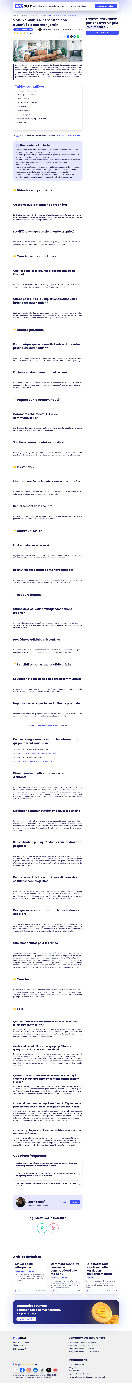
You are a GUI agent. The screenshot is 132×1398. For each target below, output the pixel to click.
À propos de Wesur (76, 1364)
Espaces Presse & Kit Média (79, 1374)
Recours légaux (23, 114)
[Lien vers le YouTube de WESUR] (55, 1370)
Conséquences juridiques (27, 95)
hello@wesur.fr (19, 1349)
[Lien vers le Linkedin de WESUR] (35, 1370)
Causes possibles (24, 99)
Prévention (21, 107)
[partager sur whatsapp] (78, 36)
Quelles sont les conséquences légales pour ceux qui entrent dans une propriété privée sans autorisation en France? (46, 1164)
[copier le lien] (81, 36)
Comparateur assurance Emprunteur (83, 1352)
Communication (23, 111)
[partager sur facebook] (68, 36)
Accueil (15, 16)
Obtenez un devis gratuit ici (69, 135)
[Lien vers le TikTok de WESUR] (42, 1370)
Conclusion (21, 122)
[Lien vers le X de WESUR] (48, 1370)
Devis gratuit (101, 33)
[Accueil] (23, 6)
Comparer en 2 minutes (106, 6)
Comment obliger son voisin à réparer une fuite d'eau (34, 753)
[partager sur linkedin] (74, 36)
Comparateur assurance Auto (80, 1345)
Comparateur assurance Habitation (82, 1342)
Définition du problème (26, 91)
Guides (43, 16)
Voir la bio (74, 1202)
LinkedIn (64, 1202)
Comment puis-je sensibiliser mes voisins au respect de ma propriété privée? (46, 1184)
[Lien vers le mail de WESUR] (15, 1370)
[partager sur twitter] (71, 36)
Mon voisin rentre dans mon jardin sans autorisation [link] (65, 16)
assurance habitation (47, 726)
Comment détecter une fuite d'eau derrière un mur (34, 761)
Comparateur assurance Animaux (82, 1349)
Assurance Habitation (29, 16)
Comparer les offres (26, 1319)
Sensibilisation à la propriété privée (31, 118)
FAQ (19, 126)
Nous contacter (74, 1371)
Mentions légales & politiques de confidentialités (87, 1377)
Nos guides (72, 1368)
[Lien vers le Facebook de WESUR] (22, 1370)
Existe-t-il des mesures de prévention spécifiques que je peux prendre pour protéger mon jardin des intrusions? (46, 1174)
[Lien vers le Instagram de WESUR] (28, 1370)
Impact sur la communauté (28, 103)
